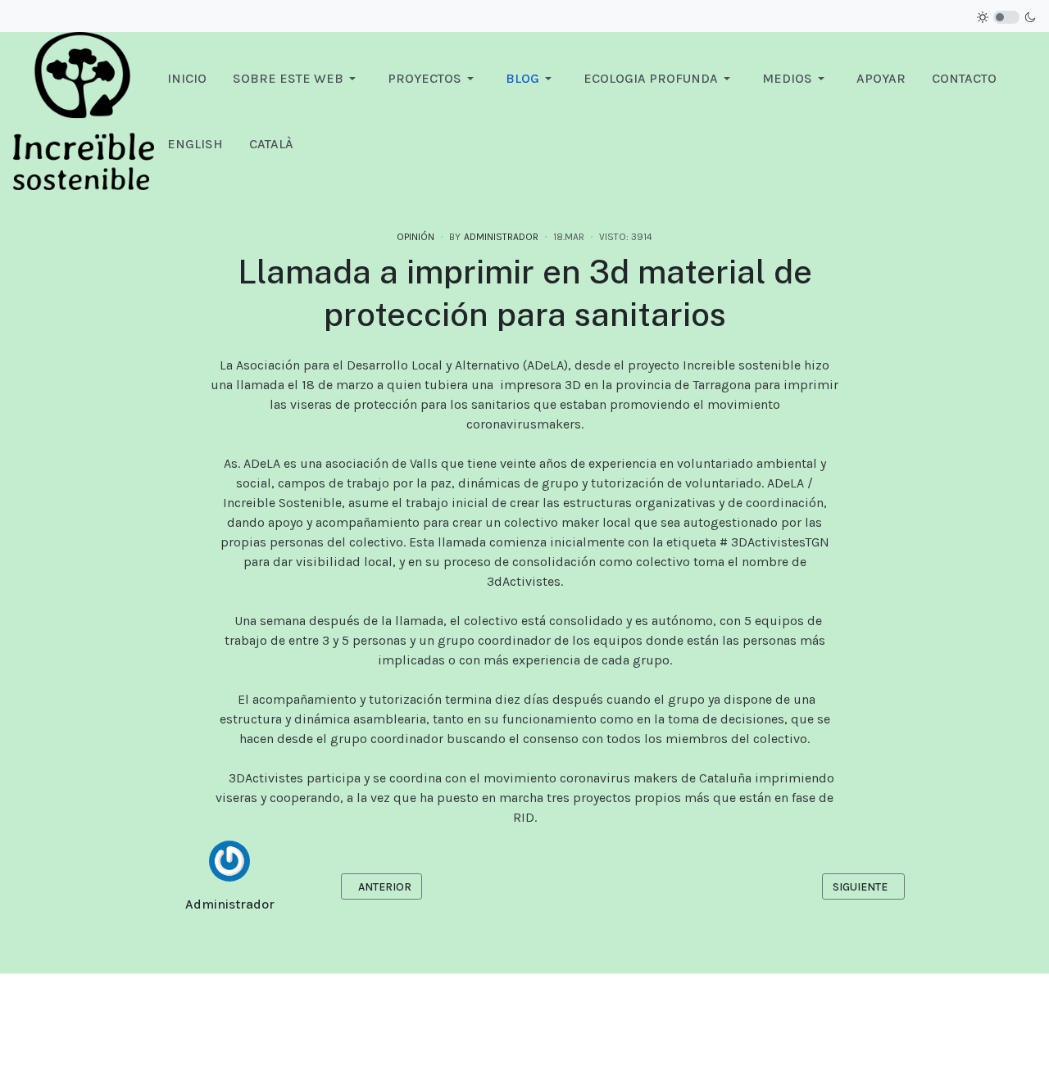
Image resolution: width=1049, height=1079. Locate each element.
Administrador (230, 904)
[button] (297, 78)
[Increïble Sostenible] (83, 110)
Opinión (415, 237)
